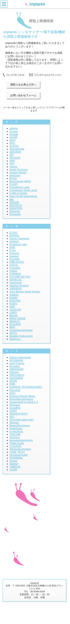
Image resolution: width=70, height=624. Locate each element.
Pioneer (14, 372)
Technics (14, 437)
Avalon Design (18, 172)
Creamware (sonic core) (23, 190)
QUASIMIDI (16, 378)
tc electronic (16, 431)
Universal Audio (18, 455)
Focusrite (14, 268)
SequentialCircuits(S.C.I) (23, 402)
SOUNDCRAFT (18, 413)
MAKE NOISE (17, 318)
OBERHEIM (16, 369)
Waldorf (13, 463)
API (11, 155)
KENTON (15, 300)
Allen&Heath (16, 149)
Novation (14, 366)
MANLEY (14, 321)
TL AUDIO (15, 446)
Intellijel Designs (19, 285)
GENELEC (15, 279)
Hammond (15, 282)
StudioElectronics (19, 425)
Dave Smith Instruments (23, 196)
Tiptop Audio (16, 443)
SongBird (14, 408)
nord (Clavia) (16, 363)
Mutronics (15, 339)
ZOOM (13, 469)
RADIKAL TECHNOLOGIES (25, 387)
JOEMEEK (15, 288)
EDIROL (14, 235)
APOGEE (15, 157)
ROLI (12, 393)
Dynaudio (15, 214)
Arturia (13, 166)
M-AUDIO (15, 324)
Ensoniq (14, 253)
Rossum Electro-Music (22, 396)
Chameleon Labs (19, 187)
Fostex (13, 271)
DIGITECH (15, 205)
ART (12, 163)
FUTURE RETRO (19, 276)
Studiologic (15, 428)
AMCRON (15, 152)
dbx (11, 199)
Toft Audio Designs (20, 449)
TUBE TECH (17, 452)
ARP (12, 160)
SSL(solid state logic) (21, 419)
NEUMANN (16, 360)
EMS (12, 247)
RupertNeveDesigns (21, 399)
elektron (14, 241)
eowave (14, 256)
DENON (14, 202)
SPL (11, 416)
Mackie (13, 315)
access (13, 131)
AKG (12, 143)
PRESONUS (16, 375)
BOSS (13, 178)
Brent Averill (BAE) (20, 181)
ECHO (13, 232)
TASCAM (14, 434)
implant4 (37, 4)
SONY (13, 411)
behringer (15, 175)
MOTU (13, 333)
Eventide (14, 259)
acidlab (13, 134)
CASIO (13, 184)
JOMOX (14, 295)
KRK (12, 306)
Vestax (13, 461)
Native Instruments (20, 357)
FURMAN (15, 273)
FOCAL (13, 265)
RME (12, 384)
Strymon (14, 422)
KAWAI (13, 297)
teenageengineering (21, 440)
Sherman (14, 405)
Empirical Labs (18, 244)
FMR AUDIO (16, 262)
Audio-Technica (18, 169)
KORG (13, 303)
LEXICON (15, 309)
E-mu (12, 250)
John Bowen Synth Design (24, 291)
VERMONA (16, 458)
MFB (12, 327)
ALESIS (14, 146)
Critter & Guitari (18, 193)
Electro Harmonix (19, 238)
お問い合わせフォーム (23, 95)
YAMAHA (15, 466)
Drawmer (14, 211)
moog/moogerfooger (21, 330)
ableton (13, 128)
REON (13, 381)
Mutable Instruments (21, 336)
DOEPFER (15, 208)
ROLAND (15, 390)
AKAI (12, 140)
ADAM (13, 137)
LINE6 (13, 312)
